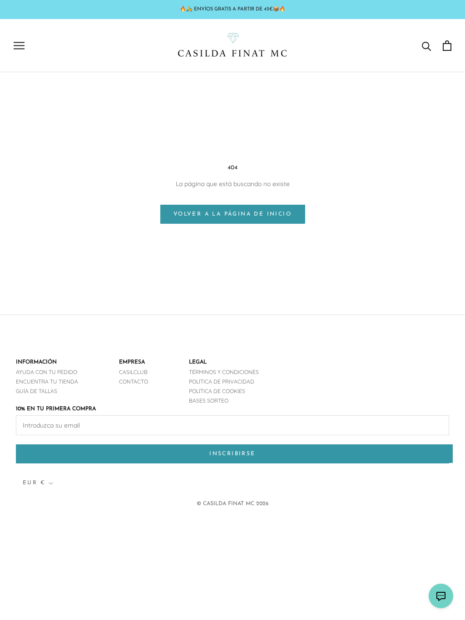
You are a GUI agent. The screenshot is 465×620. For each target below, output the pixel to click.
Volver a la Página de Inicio (232, 214)
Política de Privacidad (221, 381)
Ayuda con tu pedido (46, 372)
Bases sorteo (208, 400)
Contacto (133, 381)
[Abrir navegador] (19, 45)
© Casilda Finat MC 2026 (233, 504)
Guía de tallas (36, 391)
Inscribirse (232, 454)
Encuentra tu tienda (47, 381)
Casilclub (133, 372)
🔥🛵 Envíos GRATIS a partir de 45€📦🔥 (233, 9)
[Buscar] (426, 45)
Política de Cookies (217, 391)
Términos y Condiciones (224, 372)
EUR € (34, 483)
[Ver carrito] (447, 45)
